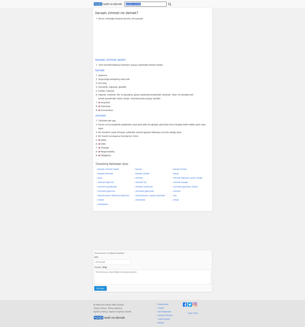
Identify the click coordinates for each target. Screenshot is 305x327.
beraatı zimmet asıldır (110, 59)
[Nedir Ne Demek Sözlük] (108, 4)
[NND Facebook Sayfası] (185, 306)
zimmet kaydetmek (107, 186)
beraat (99, 70)
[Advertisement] (152, 38)
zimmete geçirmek (144, 191)
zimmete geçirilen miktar (185, 186)
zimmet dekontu (106, 182)
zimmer (177, 191)
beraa (176, 173)
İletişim (161, 323)
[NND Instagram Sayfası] (195, 306)
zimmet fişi (140, 182)
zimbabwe (103, 204)
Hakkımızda (163, 304)
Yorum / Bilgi (100, 267)
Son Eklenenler (164, 311)
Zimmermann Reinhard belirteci (113, 195)
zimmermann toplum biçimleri (150, 195)
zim (175, 195)
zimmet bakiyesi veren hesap (187, 178)
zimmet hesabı (180, 182)
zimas (176, 200)
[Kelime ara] (169, 4)
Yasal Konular (164, 319)
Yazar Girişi (193, 313)
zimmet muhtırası (144, 186)
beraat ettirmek (105, 173)
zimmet (100, 115)
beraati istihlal (142, 173)
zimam (101, 200)
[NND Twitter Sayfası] (190, 306)
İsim (96, 257)
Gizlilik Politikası (165, 315)
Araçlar (161, 308)
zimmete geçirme (106, 191)
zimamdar (140, 200)
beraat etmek (180, 169)
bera (100, 178)
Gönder (100, 288)
